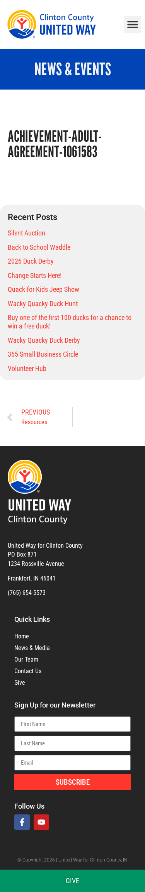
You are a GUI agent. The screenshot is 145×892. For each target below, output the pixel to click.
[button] (132, 24)
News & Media (32, 648)
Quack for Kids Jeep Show (43, 289)
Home (21, 636)
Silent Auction (26, 233)
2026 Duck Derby (31, 261)
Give (19, 682)
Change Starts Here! (34, 275)
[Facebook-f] (22, 822)
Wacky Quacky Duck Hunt (43, 304)
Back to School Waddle (39, 247)
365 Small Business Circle (43, 354)
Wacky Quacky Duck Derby (44, 340)
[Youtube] (41, 822)
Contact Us (27, 671)
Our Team (26, 659)
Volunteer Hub (27, 368)
